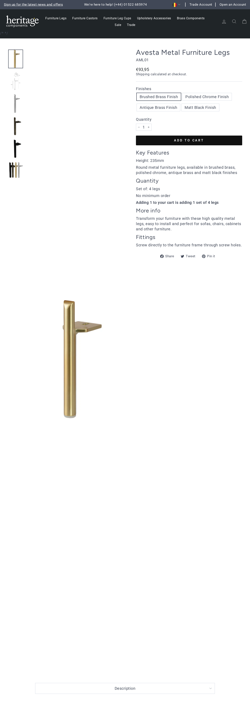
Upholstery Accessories (154, 18)
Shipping (143, 74)
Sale (118, 25)
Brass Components (191, 18)
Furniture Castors (85, 18)
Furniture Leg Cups (117, 18)
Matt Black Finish (200, 107)
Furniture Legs (55, 18)
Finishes (143, 88)
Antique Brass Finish (158, 107)
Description (125, 688)
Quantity (143, 119)
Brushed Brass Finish (159, 96)
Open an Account (233, 4)
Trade (131, 25)
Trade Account (200, 4)
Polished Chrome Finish (207, 96)
